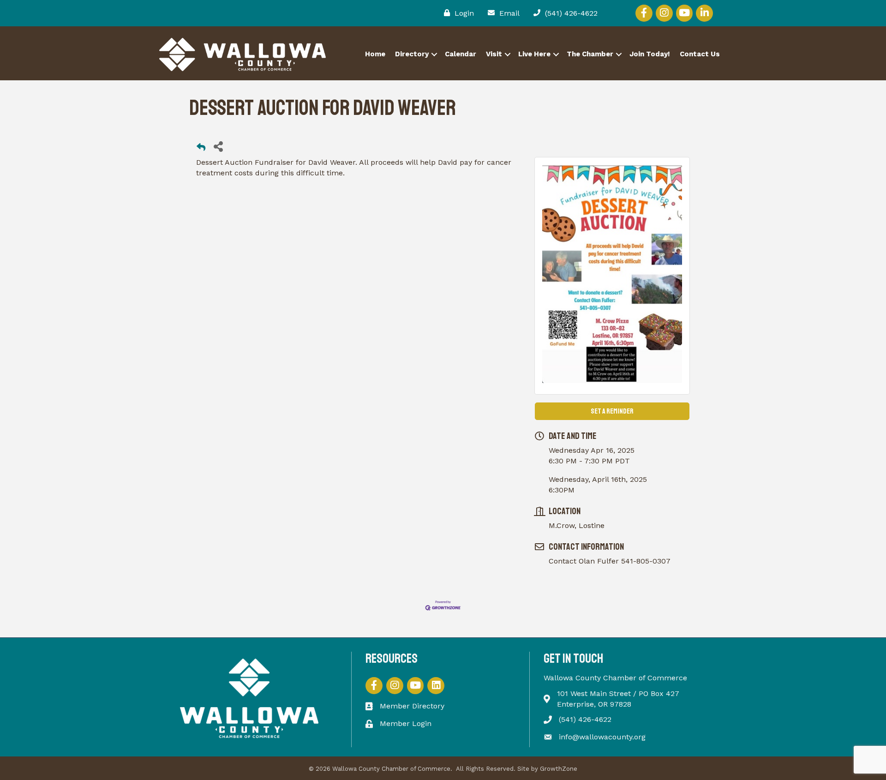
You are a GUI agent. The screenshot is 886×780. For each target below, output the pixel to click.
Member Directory (412, 706)
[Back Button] (201, 148)
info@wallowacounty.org (602, 736)
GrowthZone (558, 768)
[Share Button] (218, 146)
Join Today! (649, 54)
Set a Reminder (612, 411)
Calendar (460, 54)
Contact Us (700, 54)
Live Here (534, 54)
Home (375, 54)
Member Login (405, 723)
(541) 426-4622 (585, 719)
